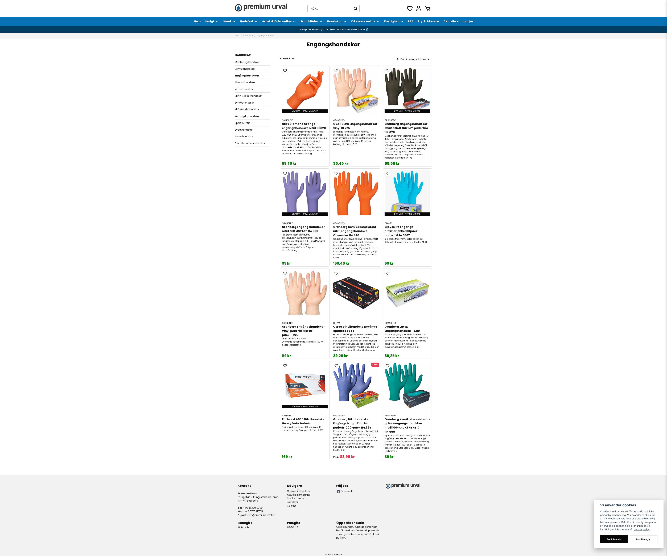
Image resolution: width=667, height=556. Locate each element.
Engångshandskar (247, 75)
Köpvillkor (292, 502)
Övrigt (209, 21)
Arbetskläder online (276, 21)
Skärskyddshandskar (247, 109)
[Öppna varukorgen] (427, 8)
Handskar (334, 21)
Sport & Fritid (242, 123)
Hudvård (246, 21)
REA (410, 21)
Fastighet (391, 21)
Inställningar (643, 539)
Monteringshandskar (247, 62)
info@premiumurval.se (261, 515)
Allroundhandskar (245, 82)
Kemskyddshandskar (247, 116)
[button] (285, 70)
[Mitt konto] (418, 8)
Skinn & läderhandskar (248, 96)
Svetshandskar (244, 129)
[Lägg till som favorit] (409, 8)
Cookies (292, 505)
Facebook (346, 491)
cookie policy (641, 529)
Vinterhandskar (244, 89)
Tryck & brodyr (428, 21)
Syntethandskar (244, 102)
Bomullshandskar (245, 69)
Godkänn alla (614, 539)
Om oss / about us (298, 491)
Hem (197, 21)
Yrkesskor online (363, 21)
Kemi (227, 21)
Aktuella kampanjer (458, 21)
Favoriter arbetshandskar (250, 143)
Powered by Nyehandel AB (333, 554)
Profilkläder (309, 21)
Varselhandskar (244, 136)
